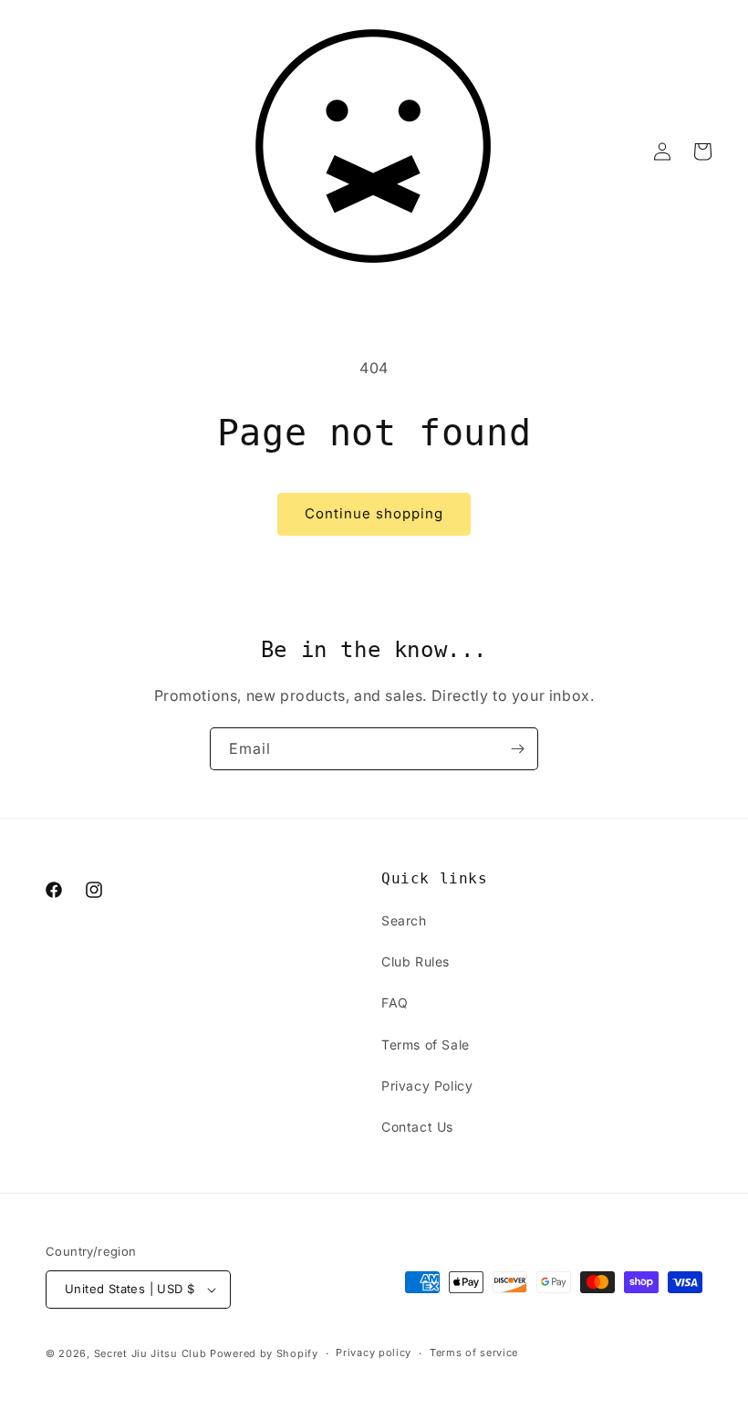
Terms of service (474, 1352)
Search (404, 920)
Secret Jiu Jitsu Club (150, 1353)
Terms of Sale (425, 1044)
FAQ (395, 1002)
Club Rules (415, 961)
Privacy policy (373, 1352)
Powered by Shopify (264, 1353)
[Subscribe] (517, 748)
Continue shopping (374, 513)
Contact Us (417, 1126)
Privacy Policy (427, 1085)
